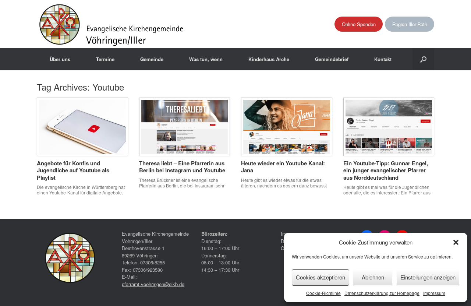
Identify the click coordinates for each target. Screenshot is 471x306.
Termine (105, 59)
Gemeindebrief (331, 59)
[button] (456, 242)
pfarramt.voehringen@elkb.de (153, 284)
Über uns (60, 59)
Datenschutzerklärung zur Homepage (381, 293)
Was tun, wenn (206, 59)
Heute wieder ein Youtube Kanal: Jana (283, 167)
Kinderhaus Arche (268, 59)
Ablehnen (373, 277)
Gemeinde (151, 59)
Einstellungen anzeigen (428, 277)
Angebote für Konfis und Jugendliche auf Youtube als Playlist (73, 170)
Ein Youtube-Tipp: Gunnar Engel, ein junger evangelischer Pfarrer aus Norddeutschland (385, 170)
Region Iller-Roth (409, 24)
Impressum (434, 293)
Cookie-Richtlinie (323, 293)
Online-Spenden (359, 24)
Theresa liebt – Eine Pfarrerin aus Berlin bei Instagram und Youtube (182, 167)
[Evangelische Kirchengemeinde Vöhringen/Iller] (112, 24)
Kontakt (383, 59)
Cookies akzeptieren (320, 277)
